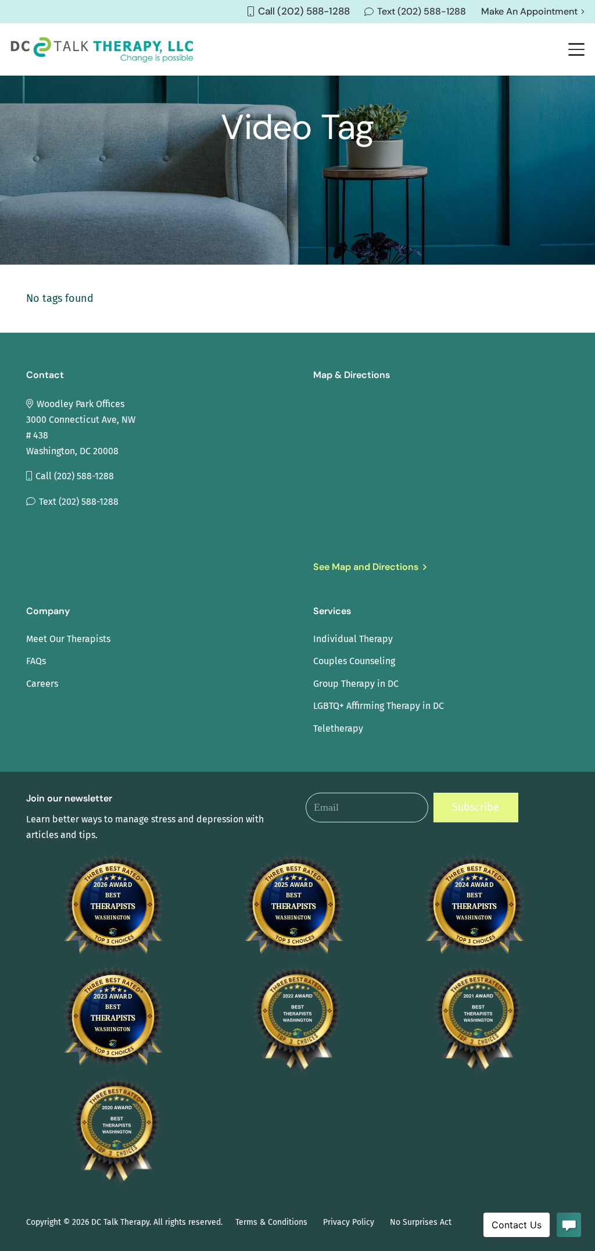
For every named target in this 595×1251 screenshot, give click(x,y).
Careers (42, 683)
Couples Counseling (354, 661)
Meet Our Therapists (68, 638)
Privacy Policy (348, 1222)
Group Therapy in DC (356, 683)
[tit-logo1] (101, 50)
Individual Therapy (353, 638)
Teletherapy (338, 728)
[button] (576, 49)
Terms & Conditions (271, 1222)
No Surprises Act (420, 1222)
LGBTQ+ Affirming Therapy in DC (378, 705)
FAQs (36, 661)
